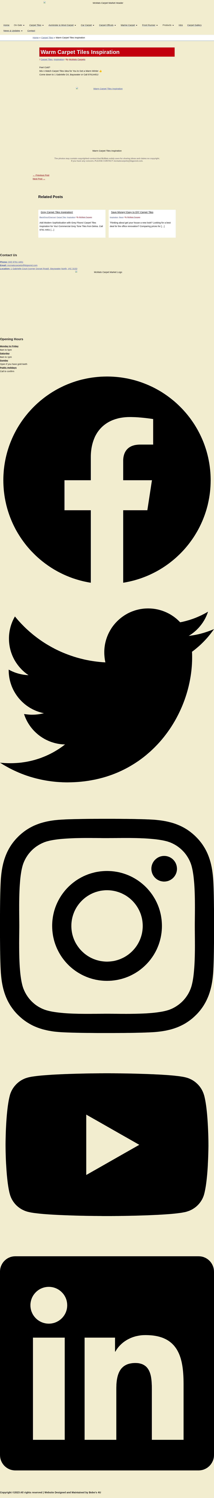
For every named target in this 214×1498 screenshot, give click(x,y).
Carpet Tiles (47, 59)
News (121, 217)
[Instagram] (107, 1047)
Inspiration (59, 59)
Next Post (39, 179)
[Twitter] (107, 801)
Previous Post (41, 175)
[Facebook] (107, 586)
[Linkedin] (107, 1485)
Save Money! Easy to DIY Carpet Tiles (132, 212)
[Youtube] (107, 1239)
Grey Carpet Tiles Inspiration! (57, 212)
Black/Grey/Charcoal (48, 217)
